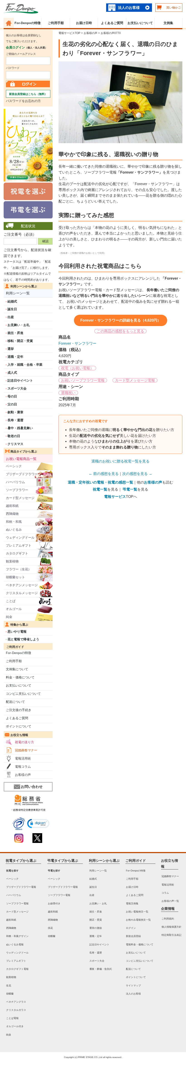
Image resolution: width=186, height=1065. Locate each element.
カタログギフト (17, 553)
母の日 (12, 396)
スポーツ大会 (17, 388)
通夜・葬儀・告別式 (100, 969)
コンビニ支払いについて (23, 693)
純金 (9, 617)
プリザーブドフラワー (22, 474)
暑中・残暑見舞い (20, 428)
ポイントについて (18, 726)
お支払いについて (140, 23)
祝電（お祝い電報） (77, 368)
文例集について (17, 669)
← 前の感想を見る (104, 474)
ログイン (131, 928)
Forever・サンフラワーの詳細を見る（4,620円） (120, 320)
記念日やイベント (20, 380)
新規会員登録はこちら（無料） (28, 94)
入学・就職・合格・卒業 (24, 364)
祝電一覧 (100, 489)
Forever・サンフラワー (77, 343)
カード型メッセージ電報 (135, 380)
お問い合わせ (32, 787)
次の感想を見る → (137, 474)
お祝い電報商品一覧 (21, 459)
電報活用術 (23, 758)
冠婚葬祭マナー (26, 750)
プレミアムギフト (18, 545)
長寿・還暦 (15, 420)
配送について (15, 702)
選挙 (10, 349)
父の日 (12, 404)
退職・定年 (15, 356)
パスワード (13, 68)
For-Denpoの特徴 (28, 23)
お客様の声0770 (111, 33)
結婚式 (12, 301)
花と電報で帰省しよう (23, 639)
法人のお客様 (129, 8)
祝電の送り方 (24, 742)
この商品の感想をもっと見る (120, 331)
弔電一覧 (130, 489)
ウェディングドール (20, 537)
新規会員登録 (133, 936)
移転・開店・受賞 (20, 341)
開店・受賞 (95, 919)
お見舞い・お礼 (18, 325)
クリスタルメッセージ (22, 593)
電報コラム (23, 766)
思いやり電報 (17, 631)
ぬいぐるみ (14, 529)
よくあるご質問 (112, 23)
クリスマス (15, 444)
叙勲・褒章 (15, 412)
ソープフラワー (17, 490)
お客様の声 (23, 775)
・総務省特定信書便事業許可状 (28, 809)
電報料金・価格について (139, 944)
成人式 (12, 372)
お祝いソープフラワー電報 (83, 380)
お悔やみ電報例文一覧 (138, 919)
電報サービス (115, 497)
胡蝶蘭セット (15, 577)
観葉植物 (12, 561)
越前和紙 (12, 506)
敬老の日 (13, 436)
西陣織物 (12, 514)
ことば (10, 601)
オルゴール (14, 609)
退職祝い (68, 393)
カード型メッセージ (20, 498)
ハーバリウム (15, 482)
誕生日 (12, 309)
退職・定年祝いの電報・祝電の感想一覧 (100, 482)
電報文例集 (132, 903)
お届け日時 (84, 23)
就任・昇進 (15, 333)
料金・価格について (20, 677)
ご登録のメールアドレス (21, 54)
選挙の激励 (95, 928)
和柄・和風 (14, 521)
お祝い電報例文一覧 (137, 911)
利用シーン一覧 (18, 293)
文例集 (168, 23)
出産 (10, 317)
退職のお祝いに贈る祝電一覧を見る (120, 461)
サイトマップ (133, 985)
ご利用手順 (56, 23)
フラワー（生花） (18, 569)
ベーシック (14, 466)
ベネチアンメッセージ (22, 585)
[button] (38, 823)
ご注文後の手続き (18, 710)
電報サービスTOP (69, 33)
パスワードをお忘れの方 (23, 101)
